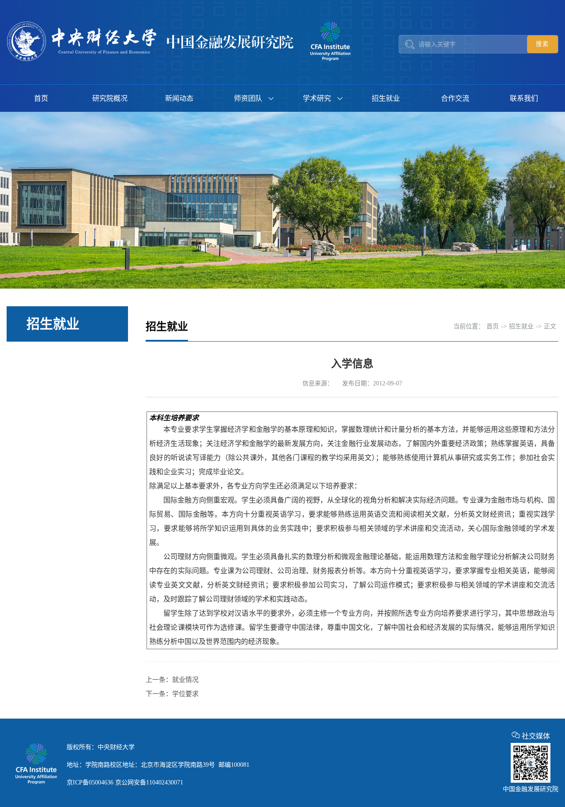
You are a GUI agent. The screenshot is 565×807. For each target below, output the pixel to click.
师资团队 (248, 98)
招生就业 (386, 98)
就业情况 (185, 679)
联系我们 (524, 98)
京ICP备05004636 (90, 782)
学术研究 (317, 98)
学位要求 (185, 693)
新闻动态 (179, 98)
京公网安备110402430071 (149, 782)
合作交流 (455, 98)
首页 (41, 98)
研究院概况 (110, 98)
